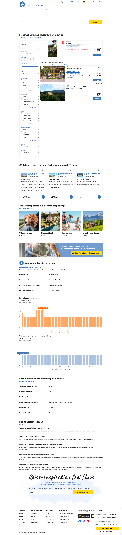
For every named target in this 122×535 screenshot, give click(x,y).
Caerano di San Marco (71, 439)
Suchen (95, 22)
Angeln (31, 129)
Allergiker (31, 104)
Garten (31, 85)
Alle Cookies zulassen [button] (107, 528)
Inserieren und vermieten (66, 513)
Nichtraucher (31, 99)
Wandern (31, 132)
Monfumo (91, 439)
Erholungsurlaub (31, 115)
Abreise (63, 21)
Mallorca (21, 519)
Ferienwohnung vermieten (95, 1)
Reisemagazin (50, 519)
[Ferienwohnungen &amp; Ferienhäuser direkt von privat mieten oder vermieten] (31, 5)
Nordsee (21, 513)
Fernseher (31, 87)
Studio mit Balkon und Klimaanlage (78, 447)
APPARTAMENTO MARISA (73, 68)
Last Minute (31, 152)
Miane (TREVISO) (82, 439)
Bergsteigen (31, 134)
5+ (33, 53)
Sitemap (21, 525)
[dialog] (107, 521)
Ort (22, 21)
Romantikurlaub (31, 118)
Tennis (31, 137)
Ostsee (21, 516)
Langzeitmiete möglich (31, 101)
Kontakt (48, 525)
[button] (107, 531)
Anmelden (66, 1)
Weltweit (22, 522)
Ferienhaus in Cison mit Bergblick (59, 447)
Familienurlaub (31, 113)
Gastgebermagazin (64, 516)
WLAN (31, 82)
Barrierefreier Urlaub (31, 120)
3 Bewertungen (75, 71)
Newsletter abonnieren (83, 492)
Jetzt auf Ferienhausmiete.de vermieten (86, 253)
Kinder (31, 96)
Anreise (50, 21)
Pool (31, 80)
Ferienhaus (31, 146)
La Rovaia (68, 43)
